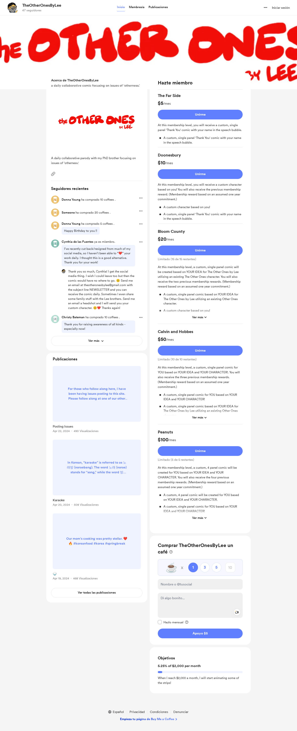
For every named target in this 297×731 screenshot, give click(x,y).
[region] (200, 303)
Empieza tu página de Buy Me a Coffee (147, 719)
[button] (121, 7)
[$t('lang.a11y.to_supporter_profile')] (64, 271)
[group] (200, 120)
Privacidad (137, 712)
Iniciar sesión (281, 8)
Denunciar (181, 712)
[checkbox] (170, 622)
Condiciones (159, 712)
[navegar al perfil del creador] (12, 7)
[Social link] (53, 174)
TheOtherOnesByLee (41, 5)
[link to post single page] (96, 400)
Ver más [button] (197, 317)
